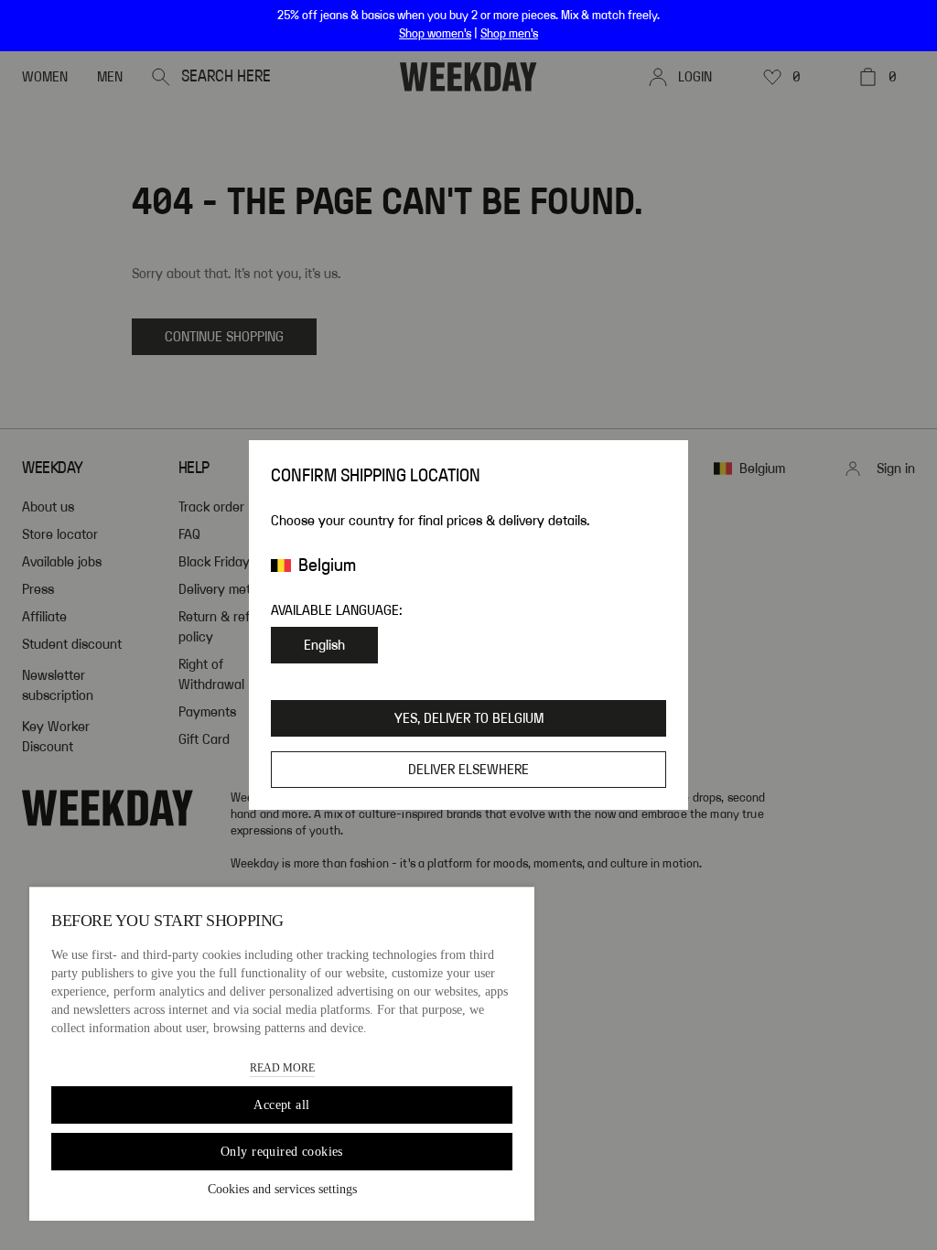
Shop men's (509, 33)
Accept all (281, 1105)
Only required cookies (282, 1151)
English (324, 645)
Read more (282, 1067)
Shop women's (435, 33)
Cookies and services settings (282, 1189)
